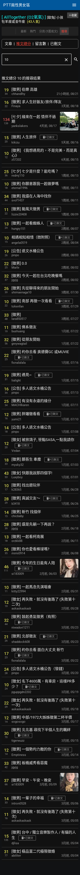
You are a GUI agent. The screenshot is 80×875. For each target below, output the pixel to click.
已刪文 (55, 44)
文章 (8, 44)
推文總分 (23, 44)
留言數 (40, 44)
